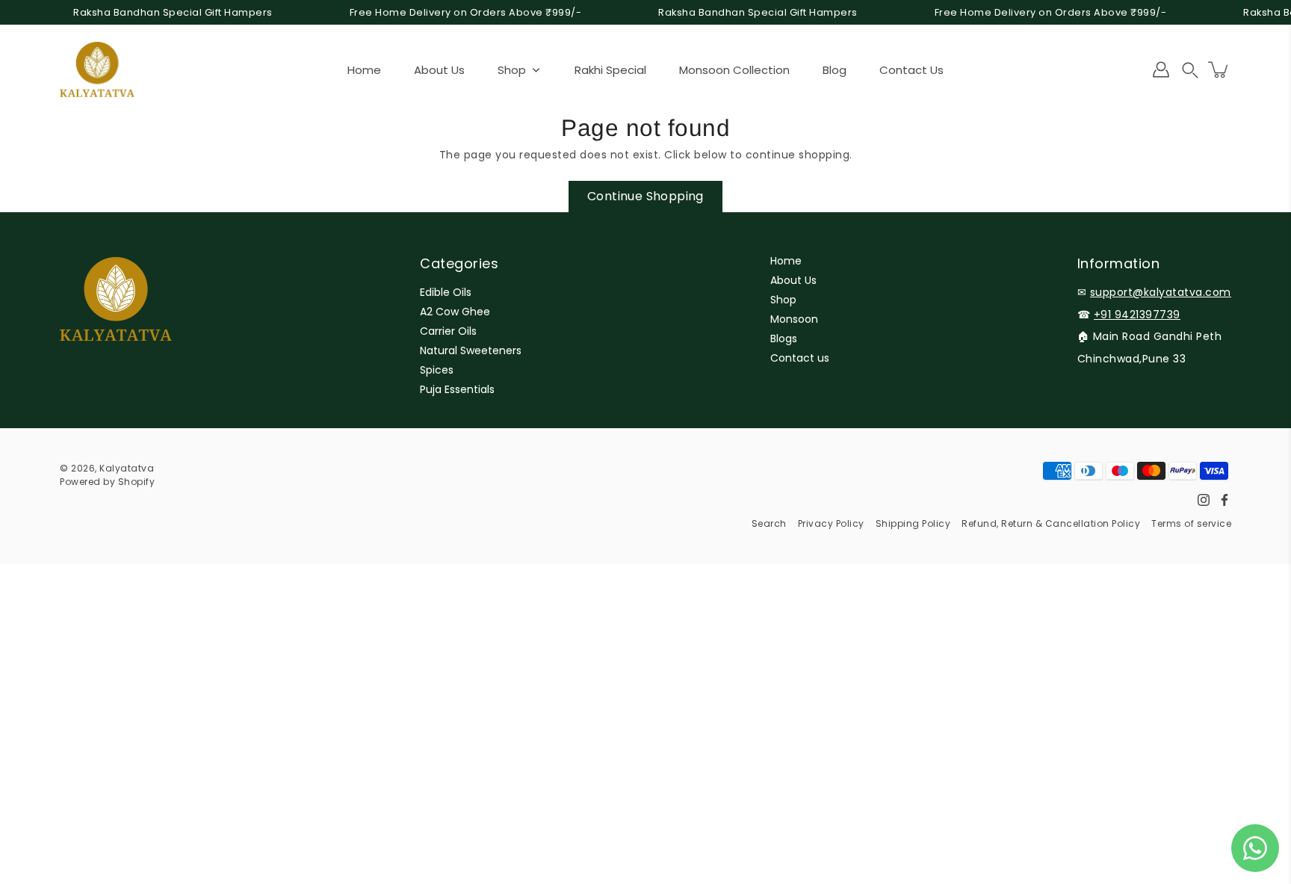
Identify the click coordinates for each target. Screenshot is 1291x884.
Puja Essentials (457, 389)
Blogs (783, 338)
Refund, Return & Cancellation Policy (1051, 523)
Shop (783, 299)
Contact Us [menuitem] (911, 70)
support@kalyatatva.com (1160, 292)
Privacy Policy (831, 523)
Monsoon (794, 319)
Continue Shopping (645, 196)
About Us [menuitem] (439, 70)
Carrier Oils (448, 331)
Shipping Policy (913, 523)
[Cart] (1219, 69)
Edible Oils (445, 292)
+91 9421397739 (1137, 314)
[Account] (1161, 69)
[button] (1190, 70)
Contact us (799, 357)
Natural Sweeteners (470, 350)
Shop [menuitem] (512, 70)
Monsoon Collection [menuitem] (734, 70)
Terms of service (1191, 523)
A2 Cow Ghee (455, 311)
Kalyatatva (126, 468)
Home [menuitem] (364, 70)
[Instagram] (1203, 500)
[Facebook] (1224, 500)
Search (769, 523)
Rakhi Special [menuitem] (610, 70)
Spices (436, 369)
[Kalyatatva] (97, 69)
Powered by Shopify (107, 481)
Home (786, 260)
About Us (793, 280)
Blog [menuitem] (834, 70)
